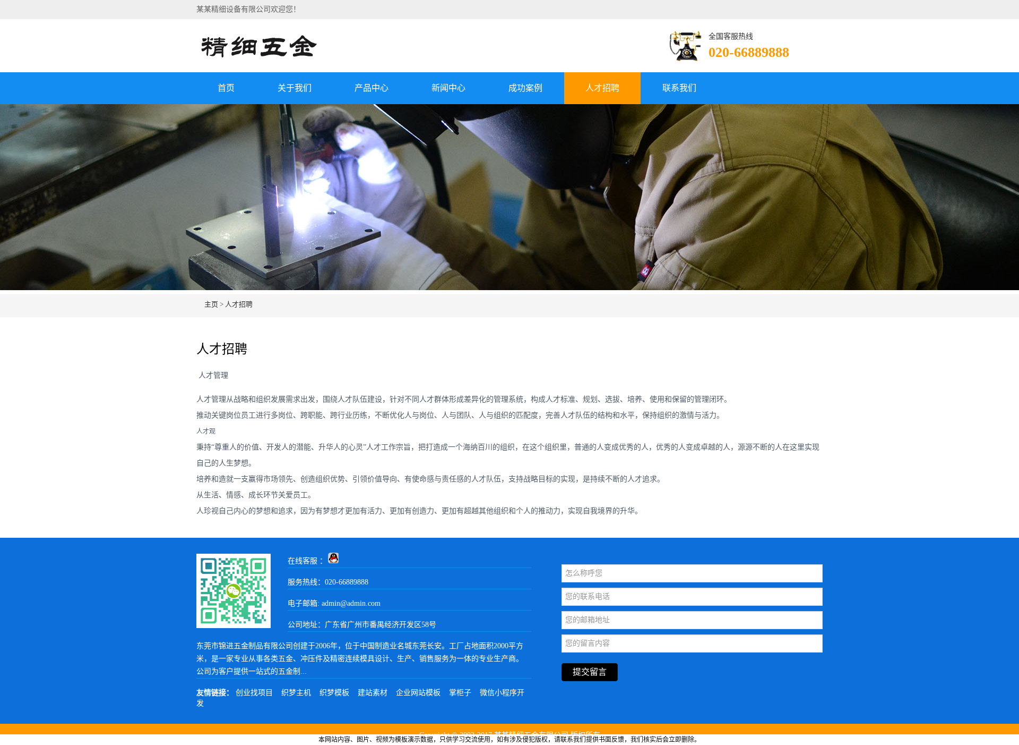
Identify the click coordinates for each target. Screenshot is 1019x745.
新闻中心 (448, 87)
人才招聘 (602, 87)
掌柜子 (460, 693)
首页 (226, 87)
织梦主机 (296, 693)
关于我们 (295, 87)
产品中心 (371, 87)
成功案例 (525, 87)
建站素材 (372, 693)
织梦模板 (334, 693)
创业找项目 (254, 693)
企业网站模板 (418, 693)
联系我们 (679, 87)
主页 (211, 304)
